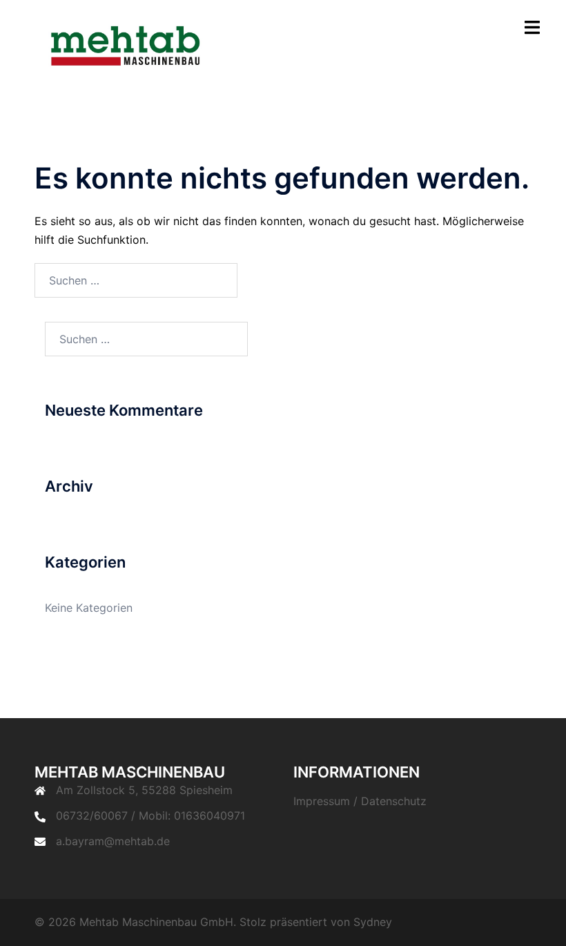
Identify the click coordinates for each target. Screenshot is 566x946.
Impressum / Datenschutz (360, 801)
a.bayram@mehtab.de (113, 841)
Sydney (372, 922)
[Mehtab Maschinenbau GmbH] (131, 47)
